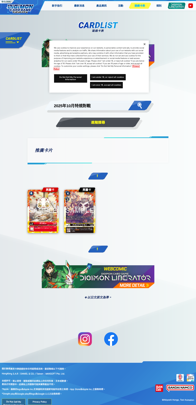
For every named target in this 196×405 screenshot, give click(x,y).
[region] (99, 66)
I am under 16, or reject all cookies (108, 77)
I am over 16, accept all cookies (106, 85)
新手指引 (57, 5)
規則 (159, 5)
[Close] (144, 44)
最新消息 (79, 5)
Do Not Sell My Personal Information (70, 78)
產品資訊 (101, 5)
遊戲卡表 (140, 5)
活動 (120, 5)
